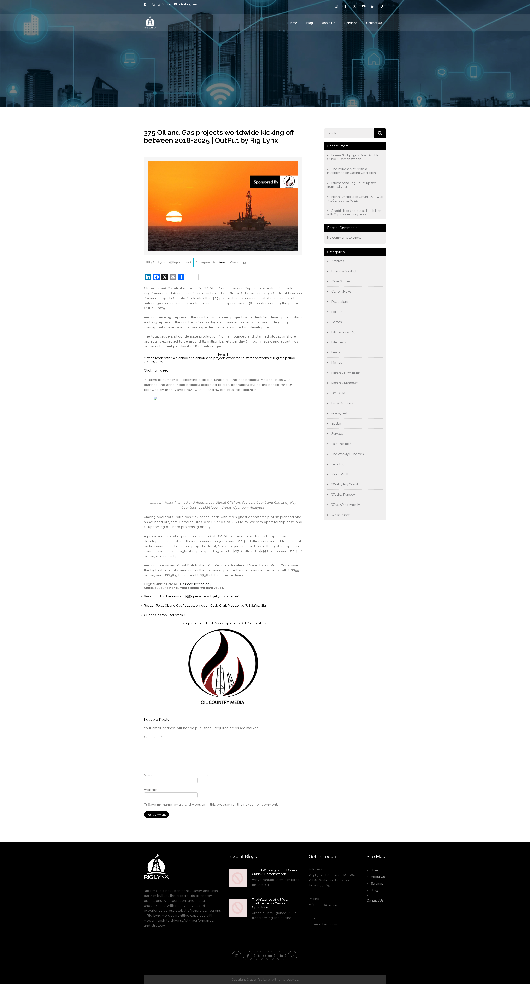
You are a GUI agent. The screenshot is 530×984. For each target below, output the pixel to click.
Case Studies (341, 281)
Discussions (339, 302)
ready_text (339, 413)
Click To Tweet (156, 370)
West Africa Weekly (345, 505)
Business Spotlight (344, 271)
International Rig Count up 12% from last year (351, 185)
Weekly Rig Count (344, 484)
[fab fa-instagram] (336, 7)
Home (292, 23)
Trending (337, 464)
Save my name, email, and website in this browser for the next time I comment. (213, 804)
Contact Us (374, 23)
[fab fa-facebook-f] (345, 7)
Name (150, 775)
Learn (335, 352)
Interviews (338, 342)
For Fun (336, 312)
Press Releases (342, 403)
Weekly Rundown (344, 494)
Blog (309, 23)
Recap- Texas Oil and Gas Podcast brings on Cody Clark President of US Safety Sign (206, 606)
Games (336, 322)
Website (150, 790)
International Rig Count (348, 332)
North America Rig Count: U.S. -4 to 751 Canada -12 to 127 (355, 198)
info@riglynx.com (191, 4)
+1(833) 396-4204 (160, 4)
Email (207, 775)
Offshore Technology (195, 584)
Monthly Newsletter (345, 373)
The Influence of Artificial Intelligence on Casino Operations (352, 171)
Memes (336, 362)
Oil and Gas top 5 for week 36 (166, 615)
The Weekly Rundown (347, 454)
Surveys (337, 434)
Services (350, 23)
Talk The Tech (341, 444)
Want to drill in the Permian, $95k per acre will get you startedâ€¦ (192, 596)
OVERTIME (339, 393)
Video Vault (339, 474)
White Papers (341, 515)
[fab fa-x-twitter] (355, 7)
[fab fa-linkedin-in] (373, 7)
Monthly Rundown (344, 383)
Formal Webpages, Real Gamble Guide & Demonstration (353, 157)
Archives (219, 262)
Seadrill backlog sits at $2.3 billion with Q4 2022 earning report (354, 212)
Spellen (337, 423)
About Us (328, 23)
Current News (341, 291)
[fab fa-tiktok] (382, 7)
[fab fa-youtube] (364, 7)
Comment (153, 737)
